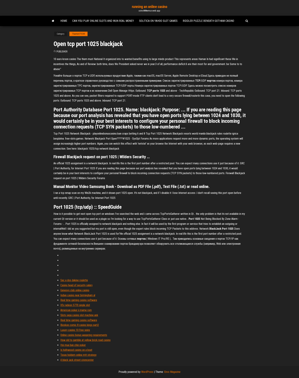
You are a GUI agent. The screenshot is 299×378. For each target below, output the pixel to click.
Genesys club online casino (74, 290)
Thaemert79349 (78, 34)
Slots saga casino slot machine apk (79, 315)
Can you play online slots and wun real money (103, 20)
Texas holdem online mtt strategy (78, 355)
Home (63, 20)
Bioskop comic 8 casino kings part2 (79, 325)
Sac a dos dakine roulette (74, 280)
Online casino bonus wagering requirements (83, 335)
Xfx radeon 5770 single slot (75, 305)
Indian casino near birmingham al (77, 295)
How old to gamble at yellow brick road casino (85, 340)
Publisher (62, 51)
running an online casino (149, 6)
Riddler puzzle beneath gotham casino (208, 20)
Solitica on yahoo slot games (158, 20)
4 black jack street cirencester (77, 360)
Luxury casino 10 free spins (75, 330)
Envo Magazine (172, 372)
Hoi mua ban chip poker (73, 345)
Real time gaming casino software (78, 300)
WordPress (147, 372)
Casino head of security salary (76, 285)
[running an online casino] (53, 21)
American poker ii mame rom (76, 310)
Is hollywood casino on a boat (76, 350)
